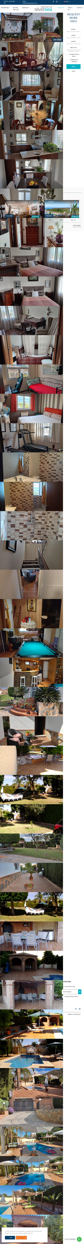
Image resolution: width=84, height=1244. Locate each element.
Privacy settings (74, 1014)
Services (25, 7)
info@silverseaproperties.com (29, 3)
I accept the (74, 55)
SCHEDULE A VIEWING (74, 60)
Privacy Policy (74, 996)
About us (70, 8)
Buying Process (16, 8)
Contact (80, 7)
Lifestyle (60, 7)
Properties (5, 7)
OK (80, 991)
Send (73, 66)
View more (77, 225)
